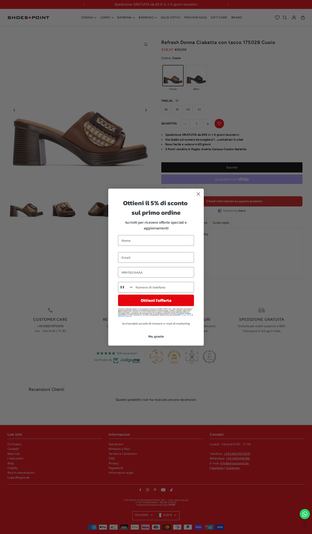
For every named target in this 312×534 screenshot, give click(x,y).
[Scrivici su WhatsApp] (305, 514)
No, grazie (156, 336)
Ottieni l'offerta (156, 300)
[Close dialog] (198, 194)
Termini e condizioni (125, 316)
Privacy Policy (186, 315)
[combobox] (126, 287)
